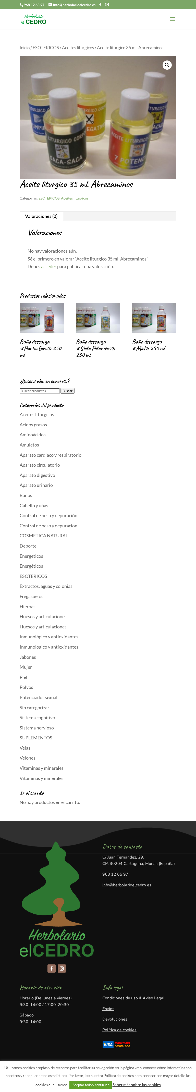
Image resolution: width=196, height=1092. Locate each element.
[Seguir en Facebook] (51, 968)
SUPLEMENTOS (36, 737)
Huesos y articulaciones (43, 616)
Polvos (26, 687)
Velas (25, 748)
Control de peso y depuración (48, 515)
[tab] (41, 216)
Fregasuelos (31, 596)
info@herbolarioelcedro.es (126, 885)
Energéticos (31, 566)
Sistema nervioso (37, 727)
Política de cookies (119, 1030)
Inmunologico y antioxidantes (49, 647)
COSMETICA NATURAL (44, 535)
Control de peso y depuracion (48, 525)
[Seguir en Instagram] (62, 968)
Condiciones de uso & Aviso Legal (133, 998)
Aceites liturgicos (78, 47)
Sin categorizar (34, 707)
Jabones (28, 657)
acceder (48, 266)
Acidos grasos (33, 424)
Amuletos (29, 445)
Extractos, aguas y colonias (46, 586)
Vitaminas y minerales (42, 768)
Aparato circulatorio (40, 465)
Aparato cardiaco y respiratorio (50, 455)
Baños (26, 495)
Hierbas (27, 606)
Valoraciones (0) (41, 216)
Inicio (25, 47)
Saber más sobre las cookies (137, 1084)
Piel (23, 677)
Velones (27, 758)
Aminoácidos (33, 434)
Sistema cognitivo (37, 717)
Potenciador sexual (38, 697)
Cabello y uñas (34, 505)
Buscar (67, 391)
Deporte (28, 546)
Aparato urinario (36, 485)
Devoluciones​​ (114, 1019)
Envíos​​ (108, 1009)
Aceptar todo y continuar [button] (90, 1085)
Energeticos (31, 556)
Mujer (26, 667)
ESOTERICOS (46, 47)
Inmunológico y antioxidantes (49, 636)
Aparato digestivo (37, 475)
